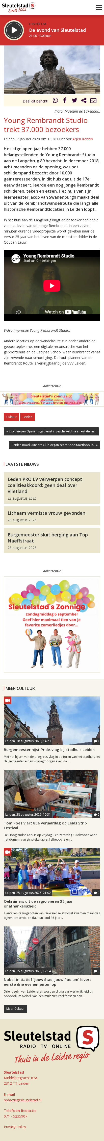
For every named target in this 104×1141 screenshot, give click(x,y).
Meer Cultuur (15, 1008)
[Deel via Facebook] (65, 101)
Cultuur (11, 417)
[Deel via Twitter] (74, 101)
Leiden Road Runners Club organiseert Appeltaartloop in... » (55, 445)
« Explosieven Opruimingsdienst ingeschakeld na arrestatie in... (51, 431)
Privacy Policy (15, 1126)
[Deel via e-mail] (93, 101)
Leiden (27, 417)
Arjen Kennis (82, 139)
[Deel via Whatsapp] (55, 101)
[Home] (19, 6)
